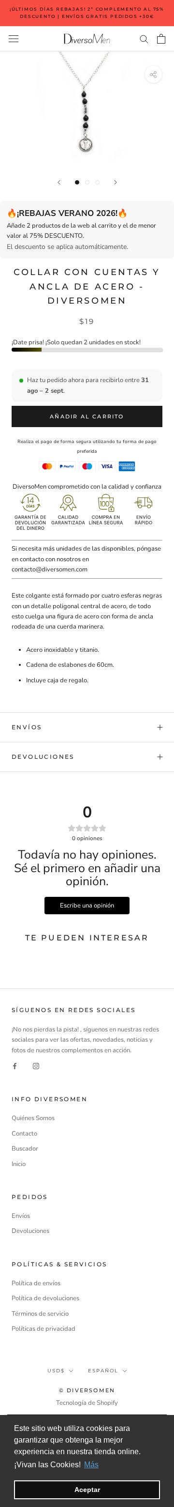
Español (103, 1371)
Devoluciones (43, 756)
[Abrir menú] (13, 38)
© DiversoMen (87, 1390)
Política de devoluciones (45, 1298)
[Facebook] (15, 1066)
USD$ (56, 1371)
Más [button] (91, 1465)
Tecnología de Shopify (87, 1403)
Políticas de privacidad (43, 1328)
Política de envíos (36, 1283)
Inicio (19, 1164)
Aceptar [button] (87, 1489)
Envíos (27, 727)
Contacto (24, 1133)
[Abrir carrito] (161, 39)
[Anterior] (59, 182)
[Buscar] (144, 38)
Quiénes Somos (33, 1118)
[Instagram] (36, 1066)
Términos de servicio (40, 1313)
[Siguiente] (115, 182)
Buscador (25, 1148)
